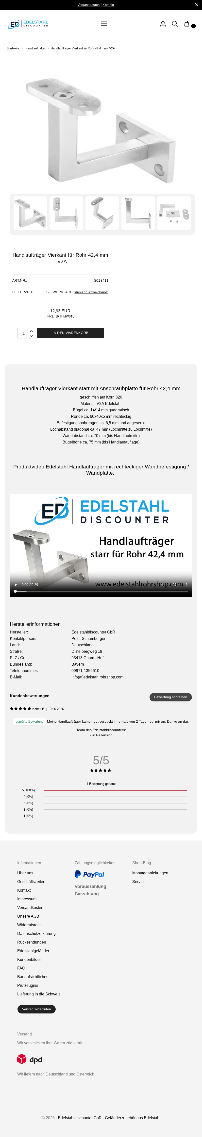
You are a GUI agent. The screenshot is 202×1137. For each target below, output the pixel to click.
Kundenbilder (29, 959)
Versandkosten (30, 907)
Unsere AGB (28, 916)
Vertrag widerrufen (36, 1009)
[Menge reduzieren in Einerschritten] (31, 331)
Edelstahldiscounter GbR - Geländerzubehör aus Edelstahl (109, 1118)
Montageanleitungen (150, 873)
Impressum (26, 899)
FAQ (21, 968)
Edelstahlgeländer (33, 951)
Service (139, 882)
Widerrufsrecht (30, 925)
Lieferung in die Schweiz (38, 994)
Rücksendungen (31, 942)
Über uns (25, 873)
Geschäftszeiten (31, 882)
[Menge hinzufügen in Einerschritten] (31, 336)
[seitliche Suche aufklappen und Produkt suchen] (175, 26)
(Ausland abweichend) (91, 292)
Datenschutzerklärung (36, 933)
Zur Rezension (101, 735)
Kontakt (24, 890)
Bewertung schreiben (170, 697)
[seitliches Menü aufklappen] (163, 26)
